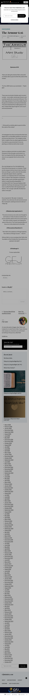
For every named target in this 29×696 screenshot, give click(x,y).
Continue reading (14, 19)
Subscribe (21, 16)
